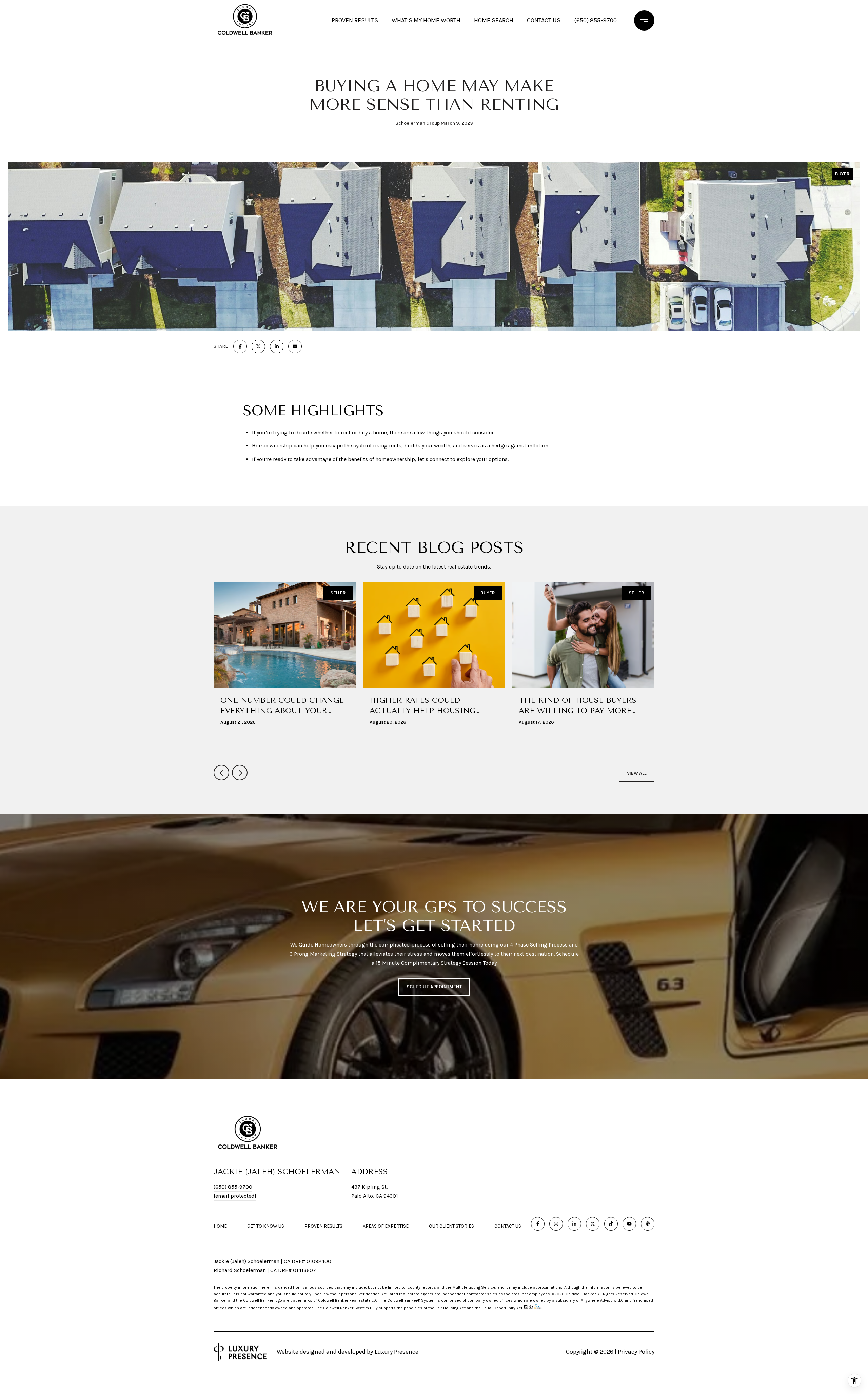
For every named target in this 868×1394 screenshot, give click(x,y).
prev (221, 772)
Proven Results (355, 20)
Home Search (493, 20)
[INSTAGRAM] (556, 1224)
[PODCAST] (647, 1224)
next (240, 772)
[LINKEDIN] (574, 1224)
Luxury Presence (396, 1351)
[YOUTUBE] (629, 1224)
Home (220, 1226)
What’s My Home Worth (426, 20)
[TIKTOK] (611, 1224)
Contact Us (507, 1226)
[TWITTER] (592, 1224)
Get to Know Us (265, 1226)
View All (636, 773)
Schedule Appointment (434, 987)
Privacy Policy (636, 1351)
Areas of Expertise (386, 1226)
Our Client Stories (451, 1226)
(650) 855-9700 (595, 20)
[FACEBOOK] (538, 1224)
